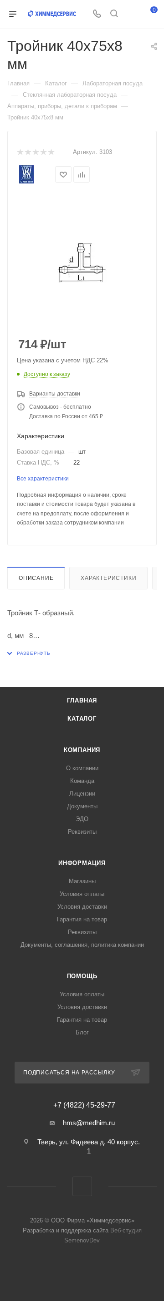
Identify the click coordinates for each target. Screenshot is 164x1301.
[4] (43, 152)
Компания (82, 750)
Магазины (82, 881)
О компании (82, 768)
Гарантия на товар (82, 919)
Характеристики (108, 578)
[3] (35, 152)
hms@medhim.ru (89, 1123)
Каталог (82, 718)
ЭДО (82, 819)
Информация (82, 863)
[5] (51, 152)
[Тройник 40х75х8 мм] (82, 262)
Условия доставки (82, 906)
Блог (82, 1032)
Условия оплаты (82, 893)
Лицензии (82, 793)
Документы (82, 806)
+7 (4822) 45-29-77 (84, 1105)
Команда (82, 780)
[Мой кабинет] (131, 14)
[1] (20, 152)
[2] (27, 152)
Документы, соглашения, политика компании (82, 944)
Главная (82, 700)
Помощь (82, 976)
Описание (36, 578)
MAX (82, 1186)
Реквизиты (82, 831)
